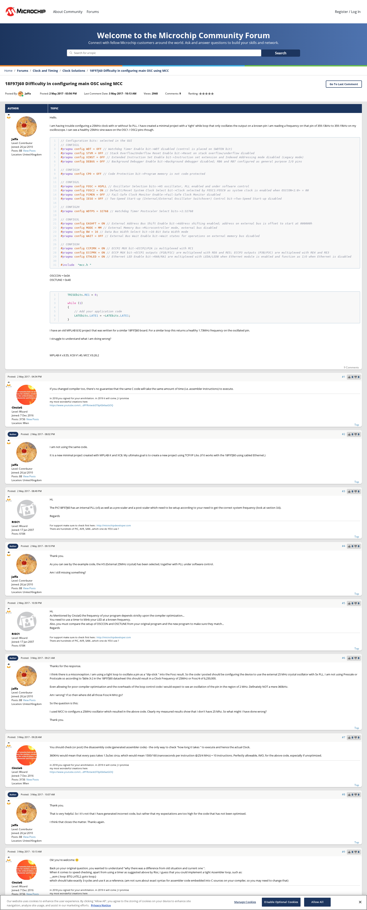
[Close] (360, 902)
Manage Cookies (245, 902)
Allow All (317, 902)
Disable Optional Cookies (281, 902)
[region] (183, 902)
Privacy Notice (101, 905)
